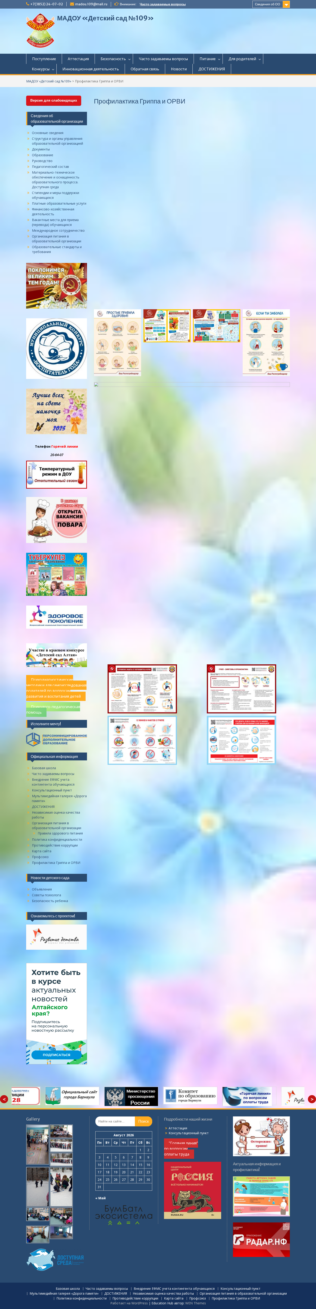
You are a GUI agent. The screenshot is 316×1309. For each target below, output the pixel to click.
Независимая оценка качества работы (163, 1293)
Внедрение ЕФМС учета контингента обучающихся (174, 1288)
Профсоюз (40, 857)
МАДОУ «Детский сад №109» (105, 18)
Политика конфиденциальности (57, 839)
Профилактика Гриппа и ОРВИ (56, 862)
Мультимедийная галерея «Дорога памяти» (64, 1293)
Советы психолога (46, 895)
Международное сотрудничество (58, 230)
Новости (179, 69)
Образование (42, 155)
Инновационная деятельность (90, 69)
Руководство (42, 161)
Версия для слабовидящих (53, 100)
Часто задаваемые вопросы (163, 4)
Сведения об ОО (267, 4)
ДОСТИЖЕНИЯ (211, 69)
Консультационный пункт (52, 790)
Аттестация (78, 58)
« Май (100, 1198)
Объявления (42, 889)
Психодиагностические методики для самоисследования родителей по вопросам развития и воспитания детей (56, 688)
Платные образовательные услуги (59, 203)
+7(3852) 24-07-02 (46, 4)
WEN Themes (195, 1303)
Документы (41, 149)
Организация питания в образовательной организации (243, 1293)
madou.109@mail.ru (91, 4)
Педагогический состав (50, 166)
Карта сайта (41, 851)
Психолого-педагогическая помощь (53, 709)
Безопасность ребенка (50, 901)
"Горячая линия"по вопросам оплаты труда (181, 1148)
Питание (208, 58)
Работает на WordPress (129, 1303)
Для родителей (242, 58)
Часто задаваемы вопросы (163, 58)
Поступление (44, 58)
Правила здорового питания (60, 833)
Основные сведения (47, 133)
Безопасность (113, 58)
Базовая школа (44, 768)
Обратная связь (145, 69)
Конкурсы (41, 69)
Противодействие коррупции (55, 845)
